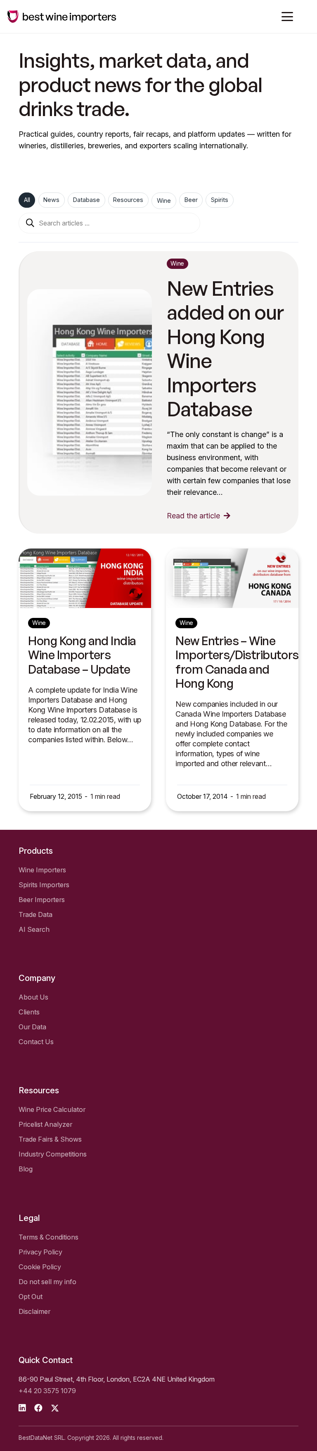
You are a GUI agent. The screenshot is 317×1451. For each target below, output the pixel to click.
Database (86, 199)
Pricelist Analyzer (45, 1124)
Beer (191, 199)
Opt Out (31, 1296)
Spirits (219, 199)
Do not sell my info (47, 1282)
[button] (287, 16)
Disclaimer (34, 1311)
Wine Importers (42, 870)
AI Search (34, 929)
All (27, 199)
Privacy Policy (40, 1252)
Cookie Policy (40, 1267)
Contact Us (36, 1042)
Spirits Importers (44, 885)
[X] (55, 1408)
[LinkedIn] (22, 1408)
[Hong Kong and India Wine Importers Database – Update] (85, 578)
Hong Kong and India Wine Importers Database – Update (82, 655)
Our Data (32, 1027)
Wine (164, 200)
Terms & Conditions (48, 1237)
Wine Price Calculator (52, 1109)
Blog (26, 1169)
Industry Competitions (53, 1154)
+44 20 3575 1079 (47, 1391)
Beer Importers (42, 899)
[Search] (30, 223)
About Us (33, 997)
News (51, 199)
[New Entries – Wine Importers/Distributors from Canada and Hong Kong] (232, 578)
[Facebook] (38, 1408)
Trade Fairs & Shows (50, 1139)
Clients (29, 1012)
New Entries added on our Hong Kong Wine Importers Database (225, 348)
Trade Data (35, 914)
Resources (128, 199)
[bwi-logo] (61, 16)
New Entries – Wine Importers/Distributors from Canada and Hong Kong (236, 662)
